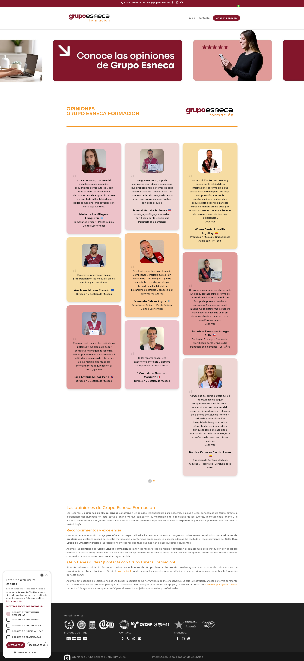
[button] (210, 221)
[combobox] (42, 575)
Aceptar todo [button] (16, 645)
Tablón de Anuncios (190, 656)
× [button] (46, 575)
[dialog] (27, 614)
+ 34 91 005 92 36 (132, 2)
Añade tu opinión (226, 18)
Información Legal (163, 656)
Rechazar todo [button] (37, 645)
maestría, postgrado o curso (221, 584)
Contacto (204, 18)
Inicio (192, 18)
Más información (14, 601)
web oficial (124, 571)
